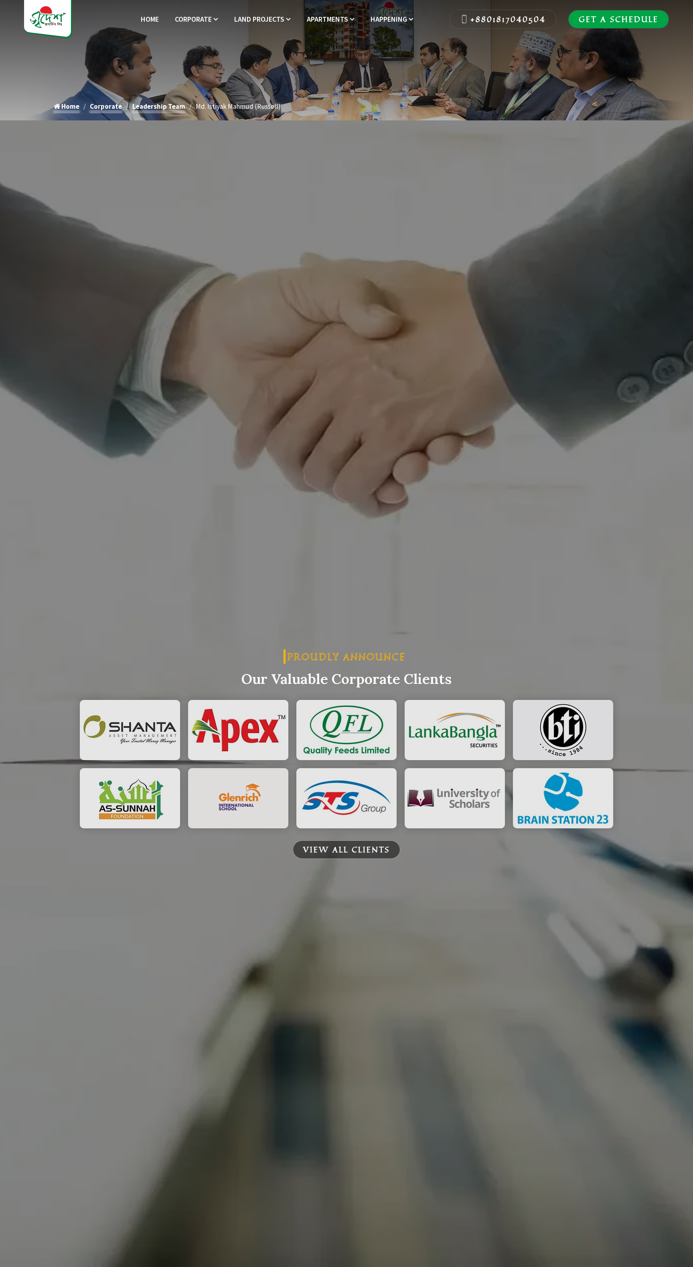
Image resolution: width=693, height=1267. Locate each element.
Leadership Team (158, 106)
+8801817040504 (508, 19)
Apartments (327, 19)
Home (150, 19)
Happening (389, 19)
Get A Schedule (619, 19)
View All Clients (346, 849)
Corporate (193, 19)
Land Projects (259, 19)
